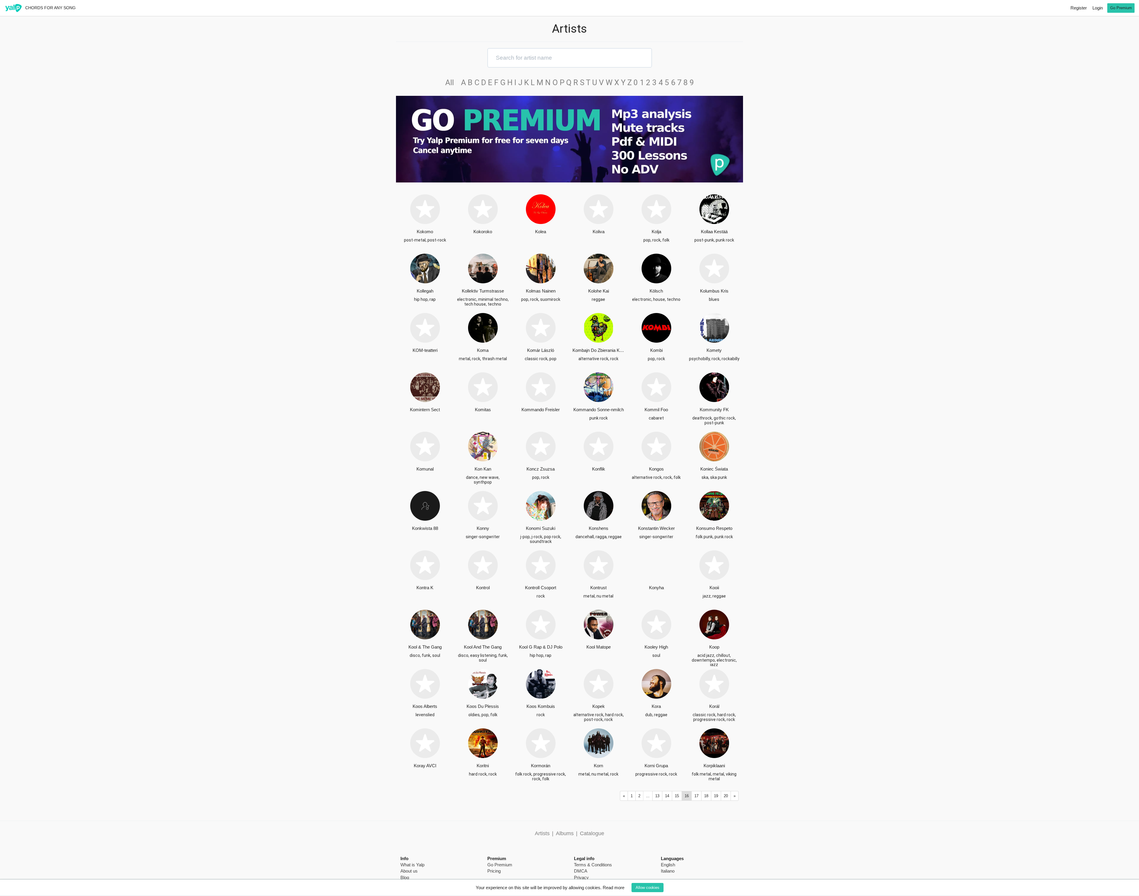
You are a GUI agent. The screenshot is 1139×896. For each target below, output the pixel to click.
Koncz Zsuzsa (540, 468)
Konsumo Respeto (714, 528)
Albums (565, 833)
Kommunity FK (714, 409)
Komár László (540, 350)
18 (706, 796)
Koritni (483, 765)
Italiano (668, 870)
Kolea (540, 231)
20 (726, 796)
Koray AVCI (425, 765)
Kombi (656, 350)
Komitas (483, 409)
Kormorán (540, 765)
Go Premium (1121, 8)
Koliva (599, 231)
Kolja (656, 231)
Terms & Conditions (593, 864)
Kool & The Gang (425, 646)
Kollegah (425, 290)
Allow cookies (647, 887)
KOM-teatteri (425, 350)
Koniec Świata (714, 468)
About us (409, 870)
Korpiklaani (714, 765)
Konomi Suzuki (540, 528)
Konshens (598, 528)
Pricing (494, 870)
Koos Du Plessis (483, 706)
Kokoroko (482, 231)
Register (1078, 7)
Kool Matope (598, 646)
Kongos (656, 468)
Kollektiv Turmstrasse (483, 290)
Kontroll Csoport (540, 587)
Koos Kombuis (540, 706)
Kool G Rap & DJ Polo (540, 646)
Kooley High (656, 646)
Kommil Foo (656, 409)
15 (677, 796)
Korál (714, 706)
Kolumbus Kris (714, 290)
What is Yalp (412, 864)
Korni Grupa (656, 765)
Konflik (598, 468)
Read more (613, 887)
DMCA (580, 870)
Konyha (656, 587)
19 (716, 796)
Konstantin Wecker (656, 528)
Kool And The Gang (483, 646)
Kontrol (483, 587)
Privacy (581, 877)
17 (696, 796)
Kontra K (424, 587)
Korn (598, 765)
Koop (714, 646)
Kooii (714, 587)
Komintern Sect (425, 409)
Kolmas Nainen (541, 290)
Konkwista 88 (425, 528)
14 (667, 796)
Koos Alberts (425, 706)
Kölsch (656, 290)
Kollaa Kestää (714, 231)
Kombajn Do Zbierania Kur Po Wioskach (598, 350)
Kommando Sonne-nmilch (598, 409)
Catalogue (592, 833)
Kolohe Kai (598, 290)
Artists (542, 833)
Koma (483, 350)
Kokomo (425, 231)
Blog (404, 877)
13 (657, 796)
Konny (483, 528)
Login (1097, 7)
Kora (656, 706)
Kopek (598, 706)
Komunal (425, 468)
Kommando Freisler (540, 409)
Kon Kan (483, 468)
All (452, 82)
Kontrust (598, 587)
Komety (714, 350)
